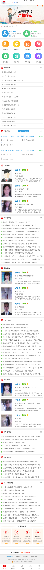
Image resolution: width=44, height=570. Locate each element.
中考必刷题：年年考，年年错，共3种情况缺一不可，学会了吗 (22, 256)
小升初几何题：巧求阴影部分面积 (14, 490)
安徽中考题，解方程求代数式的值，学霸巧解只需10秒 (20, 244)
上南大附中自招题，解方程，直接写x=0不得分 (18, 509)
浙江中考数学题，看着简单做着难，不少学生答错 (19, 452)
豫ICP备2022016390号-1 (29, 559)
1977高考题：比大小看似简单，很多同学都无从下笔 (19, 225)
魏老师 (18, 201)
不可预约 (25, 131)
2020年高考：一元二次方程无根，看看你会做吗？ (19, 371)
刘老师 (18, 304)
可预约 (20, 131)
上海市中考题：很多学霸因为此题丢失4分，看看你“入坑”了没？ (23, 468)
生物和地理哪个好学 (8, 121)
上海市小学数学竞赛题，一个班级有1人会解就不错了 (20, 518)
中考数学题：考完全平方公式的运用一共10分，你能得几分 (21, 259)
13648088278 (28, 552)
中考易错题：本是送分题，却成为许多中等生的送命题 (20, 439)
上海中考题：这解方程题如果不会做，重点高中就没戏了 (21, 334)
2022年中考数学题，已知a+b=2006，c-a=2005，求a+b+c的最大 (22, 368)
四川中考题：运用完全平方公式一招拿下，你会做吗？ (20, 337)
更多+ (41, 67)
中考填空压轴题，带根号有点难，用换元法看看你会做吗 (21, 237)
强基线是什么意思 (8, 92)
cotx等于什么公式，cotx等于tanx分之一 (15, 324)
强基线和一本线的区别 (9, 125)
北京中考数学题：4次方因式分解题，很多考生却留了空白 (21, 343)
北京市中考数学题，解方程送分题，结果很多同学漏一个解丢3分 (23, 247)
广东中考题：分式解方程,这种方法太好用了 (17, 358)
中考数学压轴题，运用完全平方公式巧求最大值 (18, 253)
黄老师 (18, 186)
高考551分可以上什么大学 (10, 97)
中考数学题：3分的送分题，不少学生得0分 (16, 445)
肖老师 (18, 272)
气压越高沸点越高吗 (8, 109)
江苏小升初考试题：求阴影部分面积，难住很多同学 (19, 521)
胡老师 (18, 288)
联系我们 (26, 556)
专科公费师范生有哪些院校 (13, 26)
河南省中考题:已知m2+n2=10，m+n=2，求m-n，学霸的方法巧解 (23, 340)
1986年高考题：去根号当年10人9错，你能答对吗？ (19, 240)
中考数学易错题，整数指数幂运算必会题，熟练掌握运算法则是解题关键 (23, 250)
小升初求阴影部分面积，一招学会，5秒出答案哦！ (19, 512)
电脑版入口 (10, 556)
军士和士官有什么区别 (9, 76)
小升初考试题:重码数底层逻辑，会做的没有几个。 (19, 487)
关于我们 (34, 556)
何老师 (18, 384)
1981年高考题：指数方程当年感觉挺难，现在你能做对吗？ (21, 228)
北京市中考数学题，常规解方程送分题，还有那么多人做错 (21, 365)
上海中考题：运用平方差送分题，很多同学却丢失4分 (20, 496)
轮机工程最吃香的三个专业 (10, 105)
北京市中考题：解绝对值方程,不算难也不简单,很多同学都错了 (23, 361)
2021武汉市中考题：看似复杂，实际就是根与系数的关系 (21, 477)
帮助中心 (18, 556)
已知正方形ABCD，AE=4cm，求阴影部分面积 (17, 499)
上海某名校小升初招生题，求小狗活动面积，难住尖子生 (21, 515)
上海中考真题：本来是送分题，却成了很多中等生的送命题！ (22, 465)
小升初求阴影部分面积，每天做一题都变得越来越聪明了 (21, 502)
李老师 (18, 170)
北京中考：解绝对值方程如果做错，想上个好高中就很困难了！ (23, 355)
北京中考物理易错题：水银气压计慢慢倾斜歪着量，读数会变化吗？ (23, 436)
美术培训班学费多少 (8, 113)
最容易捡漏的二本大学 (9, 72)
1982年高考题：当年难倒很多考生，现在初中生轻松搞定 (21, 231)
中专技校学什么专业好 (9, 84)
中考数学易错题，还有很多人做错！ (14, 442)
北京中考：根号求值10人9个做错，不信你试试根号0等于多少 (22, 374)
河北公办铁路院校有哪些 (10, 101)
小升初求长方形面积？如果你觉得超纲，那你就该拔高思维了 (22, 505)
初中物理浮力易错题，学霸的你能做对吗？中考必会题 (20, 462)
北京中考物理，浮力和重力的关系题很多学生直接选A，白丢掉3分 (23, 346)
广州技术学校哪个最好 (9, 117)
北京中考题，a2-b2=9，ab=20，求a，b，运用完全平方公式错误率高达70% (23, 349)
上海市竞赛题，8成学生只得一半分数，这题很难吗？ (20, 471)
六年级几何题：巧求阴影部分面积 (14, 493)
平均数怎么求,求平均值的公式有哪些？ (15, 328)
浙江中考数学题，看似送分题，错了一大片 (16, 474)
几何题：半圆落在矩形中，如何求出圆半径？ (17, 222)
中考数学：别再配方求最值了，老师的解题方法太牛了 (20, 448)
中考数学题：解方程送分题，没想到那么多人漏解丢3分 (20, 262)
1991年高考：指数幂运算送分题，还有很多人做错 (19, 234)
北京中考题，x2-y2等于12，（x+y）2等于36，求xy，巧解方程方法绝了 (23, 352)
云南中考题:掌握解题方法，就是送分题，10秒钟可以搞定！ (22, 331)
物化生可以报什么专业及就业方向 (13, 80)
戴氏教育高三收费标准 (9, 88)
